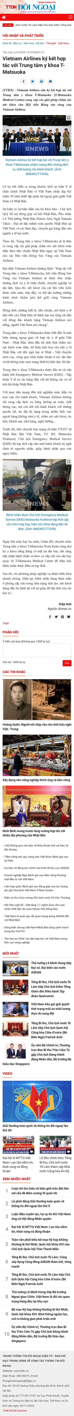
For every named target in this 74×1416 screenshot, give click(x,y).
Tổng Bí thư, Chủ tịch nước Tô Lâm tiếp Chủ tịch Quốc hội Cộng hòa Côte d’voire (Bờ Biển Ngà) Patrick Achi (41, 1279)
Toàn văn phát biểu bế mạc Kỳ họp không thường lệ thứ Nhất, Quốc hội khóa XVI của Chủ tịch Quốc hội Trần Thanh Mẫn (41, 1244)
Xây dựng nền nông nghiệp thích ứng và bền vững (36, 780)
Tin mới (7, 25)
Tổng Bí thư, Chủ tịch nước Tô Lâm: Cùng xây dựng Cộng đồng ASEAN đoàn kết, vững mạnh (41, 1261)
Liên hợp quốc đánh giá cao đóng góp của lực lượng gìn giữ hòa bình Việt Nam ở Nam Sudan (36, 888)
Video (7, 1073)
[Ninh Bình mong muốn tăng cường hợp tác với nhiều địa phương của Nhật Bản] (37, 806)
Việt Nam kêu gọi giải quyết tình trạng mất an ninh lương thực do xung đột (50, 1008)
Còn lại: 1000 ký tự (14, 662)
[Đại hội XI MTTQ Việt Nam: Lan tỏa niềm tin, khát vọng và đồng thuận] (18, 1144)
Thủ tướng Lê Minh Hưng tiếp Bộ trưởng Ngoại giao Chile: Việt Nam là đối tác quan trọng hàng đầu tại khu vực (41, 1296)
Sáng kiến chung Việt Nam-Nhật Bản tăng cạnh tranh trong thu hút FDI (36, 929)
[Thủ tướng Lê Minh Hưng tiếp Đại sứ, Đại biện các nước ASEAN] (15, 968)
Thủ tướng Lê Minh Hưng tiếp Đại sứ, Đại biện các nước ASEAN (51, 967)
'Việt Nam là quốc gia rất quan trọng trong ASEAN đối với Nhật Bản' (36, 918)
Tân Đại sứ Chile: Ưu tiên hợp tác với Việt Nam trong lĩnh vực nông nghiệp (35, 940)
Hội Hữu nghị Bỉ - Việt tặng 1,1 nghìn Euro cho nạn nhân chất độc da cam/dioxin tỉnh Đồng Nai (34, 906)
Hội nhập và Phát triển (23, 36)
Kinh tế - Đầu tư (12, 43)
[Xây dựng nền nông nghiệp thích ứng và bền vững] (37, 755)
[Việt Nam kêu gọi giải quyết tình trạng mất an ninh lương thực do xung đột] (15, 1009)
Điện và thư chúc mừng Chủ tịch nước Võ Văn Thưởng (37, 897)
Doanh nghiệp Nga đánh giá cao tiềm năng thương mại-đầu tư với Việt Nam (35, 877)
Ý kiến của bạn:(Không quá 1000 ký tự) (26, 641)
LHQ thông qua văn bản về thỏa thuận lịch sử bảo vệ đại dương (36, 847)
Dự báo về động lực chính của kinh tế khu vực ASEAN (36, 868)
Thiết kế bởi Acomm (15, 1410)
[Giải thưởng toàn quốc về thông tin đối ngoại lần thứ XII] (37, 1101)
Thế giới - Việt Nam (57, 43)
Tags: (6, 623)
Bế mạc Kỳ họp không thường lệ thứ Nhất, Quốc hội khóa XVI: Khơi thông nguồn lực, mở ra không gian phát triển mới (40, 1314)
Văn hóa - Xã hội (34, 43)
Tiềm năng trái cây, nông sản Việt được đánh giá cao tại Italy (36, 858)
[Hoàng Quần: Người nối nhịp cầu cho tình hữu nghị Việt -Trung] (37, 700)
